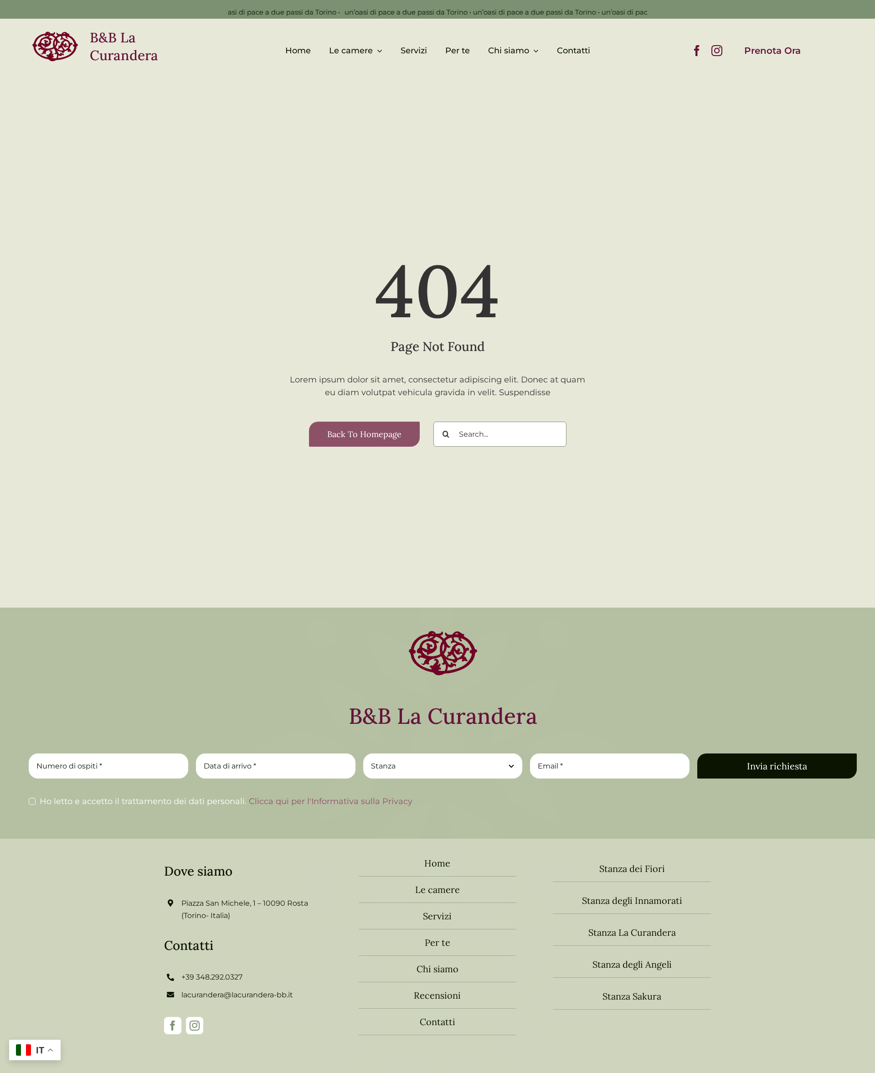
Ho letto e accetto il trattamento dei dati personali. (226, 801)
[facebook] (696, 50)
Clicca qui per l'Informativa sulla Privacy (329, 801)
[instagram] (716, 50)
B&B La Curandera (124, 46)
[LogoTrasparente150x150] (443, 623)
